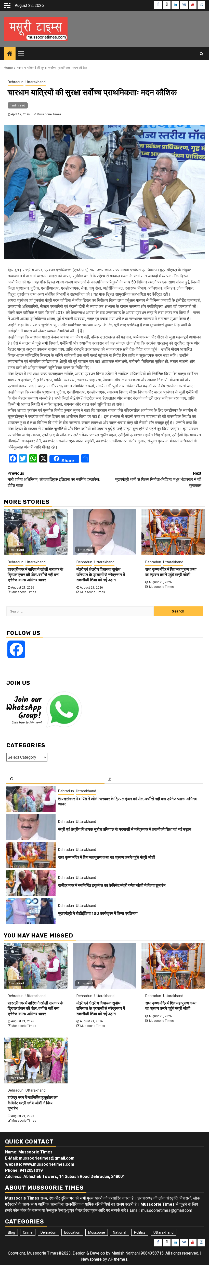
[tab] (55, 779)
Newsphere (91, 1259)
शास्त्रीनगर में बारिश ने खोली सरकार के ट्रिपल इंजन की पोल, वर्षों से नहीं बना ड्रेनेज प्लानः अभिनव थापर (35, 574)
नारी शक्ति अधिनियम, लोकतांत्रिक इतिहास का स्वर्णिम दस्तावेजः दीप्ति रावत (54, 479)
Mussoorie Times (49, 114)
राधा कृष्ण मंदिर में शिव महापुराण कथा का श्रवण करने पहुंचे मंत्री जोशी (171, 572)
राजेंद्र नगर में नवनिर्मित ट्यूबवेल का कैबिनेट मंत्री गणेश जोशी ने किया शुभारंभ (111, 885)
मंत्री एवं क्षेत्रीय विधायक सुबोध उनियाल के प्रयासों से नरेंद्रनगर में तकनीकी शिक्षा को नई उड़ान (100, 574)
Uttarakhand (35, 82)
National (119, 1232)
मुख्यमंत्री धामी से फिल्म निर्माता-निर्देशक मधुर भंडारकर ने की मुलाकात (158, 479)
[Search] (201, 54)
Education (72, 1232)
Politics (140, 1232)
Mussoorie (96, 1232)
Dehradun (15, 82)
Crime (28, 1232)
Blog (11, 1232)
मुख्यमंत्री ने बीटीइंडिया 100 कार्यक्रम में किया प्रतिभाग (97, 913)
